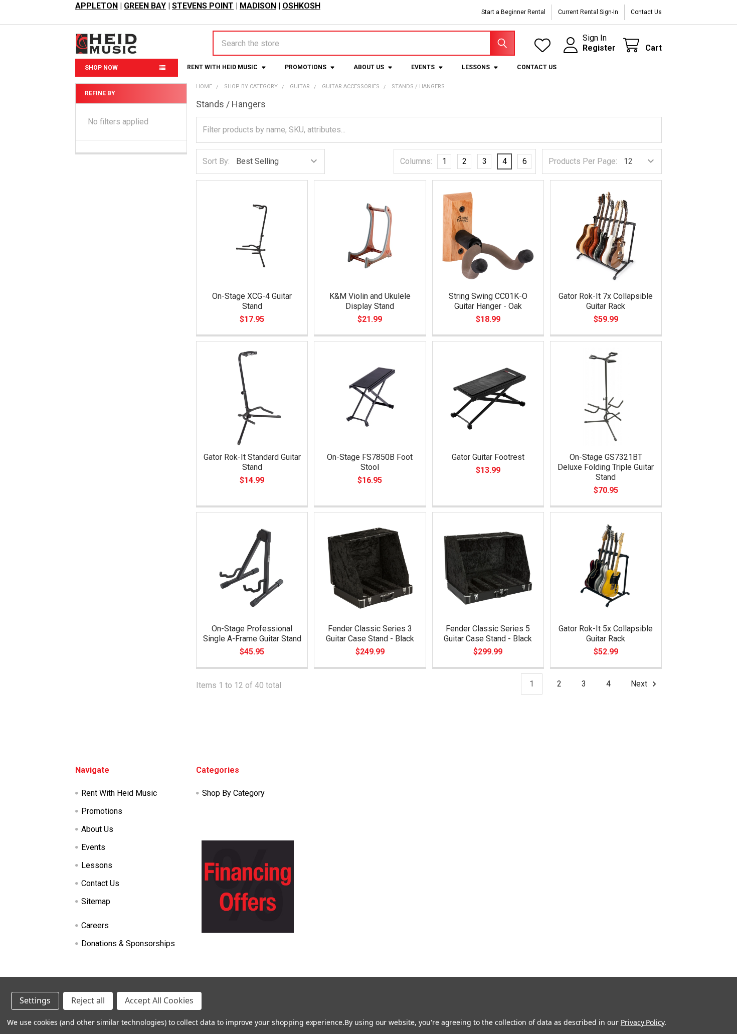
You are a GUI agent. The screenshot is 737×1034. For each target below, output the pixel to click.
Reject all (88, 1000)
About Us (368, 67)
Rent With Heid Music (222, 67)
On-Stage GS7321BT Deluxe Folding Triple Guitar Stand (606, 467)
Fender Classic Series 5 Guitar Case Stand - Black (488, 633)
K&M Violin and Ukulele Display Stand (370, 301)
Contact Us (646, 12)
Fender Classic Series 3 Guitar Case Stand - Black (370, 633)
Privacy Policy (642, 1022)
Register (599, 48)
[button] (248, 886)
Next (640, 683)
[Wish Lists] (545, 45)
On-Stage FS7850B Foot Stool (370, 462)
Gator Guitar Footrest (488, 457)
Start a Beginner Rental (513, 12)
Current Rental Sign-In (588, 12)
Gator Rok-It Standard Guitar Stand (252, 462)
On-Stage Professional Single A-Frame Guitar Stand (252, 633)
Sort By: (216, 161)
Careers (95, 925)
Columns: (416, 161)
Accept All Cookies (159, 1000)
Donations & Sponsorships (128, 943)
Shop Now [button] (101, 67)
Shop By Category (233, 793)
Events (423, 67)
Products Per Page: (582, 161)
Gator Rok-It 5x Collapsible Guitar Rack (606, 633)
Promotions (305, 67)
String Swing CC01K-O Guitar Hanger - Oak (488, 301)
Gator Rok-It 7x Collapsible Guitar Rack (606, 301)
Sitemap (95, 901)
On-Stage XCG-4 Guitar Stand (252, 301)
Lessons (476, 67)
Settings (35, 1000)
